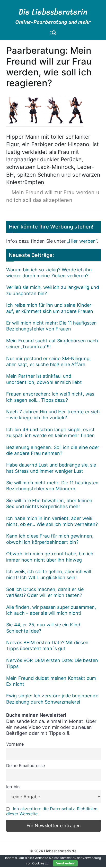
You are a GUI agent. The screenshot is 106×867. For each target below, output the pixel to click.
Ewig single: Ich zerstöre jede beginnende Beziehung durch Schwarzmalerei (52, 698)
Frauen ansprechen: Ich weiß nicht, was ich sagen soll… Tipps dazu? (50, 397)
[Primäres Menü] (53, 33)
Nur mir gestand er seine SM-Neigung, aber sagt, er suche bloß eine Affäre (48, 361)
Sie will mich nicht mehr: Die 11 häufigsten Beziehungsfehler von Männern (52, 485)
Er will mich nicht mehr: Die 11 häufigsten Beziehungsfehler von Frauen (51, 326)
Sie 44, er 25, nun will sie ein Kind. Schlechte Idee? (44, 627)
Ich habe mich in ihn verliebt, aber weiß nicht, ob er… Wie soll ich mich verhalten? (52, 521)
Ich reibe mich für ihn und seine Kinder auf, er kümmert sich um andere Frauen (49, 308)
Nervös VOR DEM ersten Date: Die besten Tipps (52, 663)
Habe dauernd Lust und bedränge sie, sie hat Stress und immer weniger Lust (51, 468)
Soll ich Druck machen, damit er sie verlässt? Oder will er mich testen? (45, 592)
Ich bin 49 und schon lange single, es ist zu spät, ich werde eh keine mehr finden (50, 432)
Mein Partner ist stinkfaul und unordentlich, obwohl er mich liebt (44, 379)
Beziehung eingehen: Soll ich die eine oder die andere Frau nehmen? (52, 450)
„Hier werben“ (82, 241)
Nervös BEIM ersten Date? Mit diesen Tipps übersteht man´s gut (47, 645)
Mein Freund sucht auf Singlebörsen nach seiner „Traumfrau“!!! (52, 343)
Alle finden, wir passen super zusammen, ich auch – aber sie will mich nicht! (51, 610)
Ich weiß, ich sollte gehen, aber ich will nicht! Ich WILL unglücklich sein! (48, 574)
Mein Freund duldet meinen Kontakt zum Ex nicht (51, 681)
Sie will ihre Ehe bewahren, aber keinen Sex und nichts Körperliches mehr (49, 503)
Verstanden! (65, 863)
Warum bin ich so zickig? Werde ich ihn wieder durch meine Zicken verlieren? (49, 272)
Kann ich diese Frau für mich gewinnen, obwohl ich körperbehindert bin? (49, 539)
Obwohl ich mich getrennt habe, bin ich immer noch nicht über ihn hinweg (49, 556)
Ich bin (13, 786)
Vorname (15, 744)
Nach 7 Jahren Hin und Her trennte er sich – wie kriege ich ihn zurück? (53, 414)
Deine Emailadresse (25, 765)
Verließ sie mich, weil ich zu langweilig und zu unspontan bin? (52, 290)
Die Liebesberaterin (53, 12)
